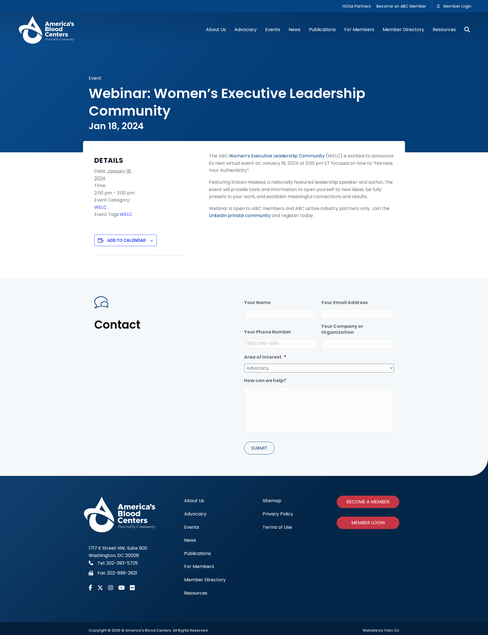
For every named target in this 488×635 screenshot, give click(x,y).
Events (272, 29)
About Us (216, 29)
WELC (100, 207)
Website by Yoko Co (381, 630)
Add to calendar (126, 240)
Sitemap (272, 500)
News (294, 29)
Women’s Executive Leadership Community (277, 156)
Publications (322, 29)
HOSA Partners (357, 6)
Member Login (457, 6)
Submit (259, 448)
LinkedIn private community (240, 215)
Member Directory (403, 29)
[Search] (465, 29)
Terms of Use (277, 527)
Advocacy (245, 29)
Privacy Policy (278, 514)
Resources (444, 29)
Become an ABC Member (401, 6)
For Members (359, 29)
